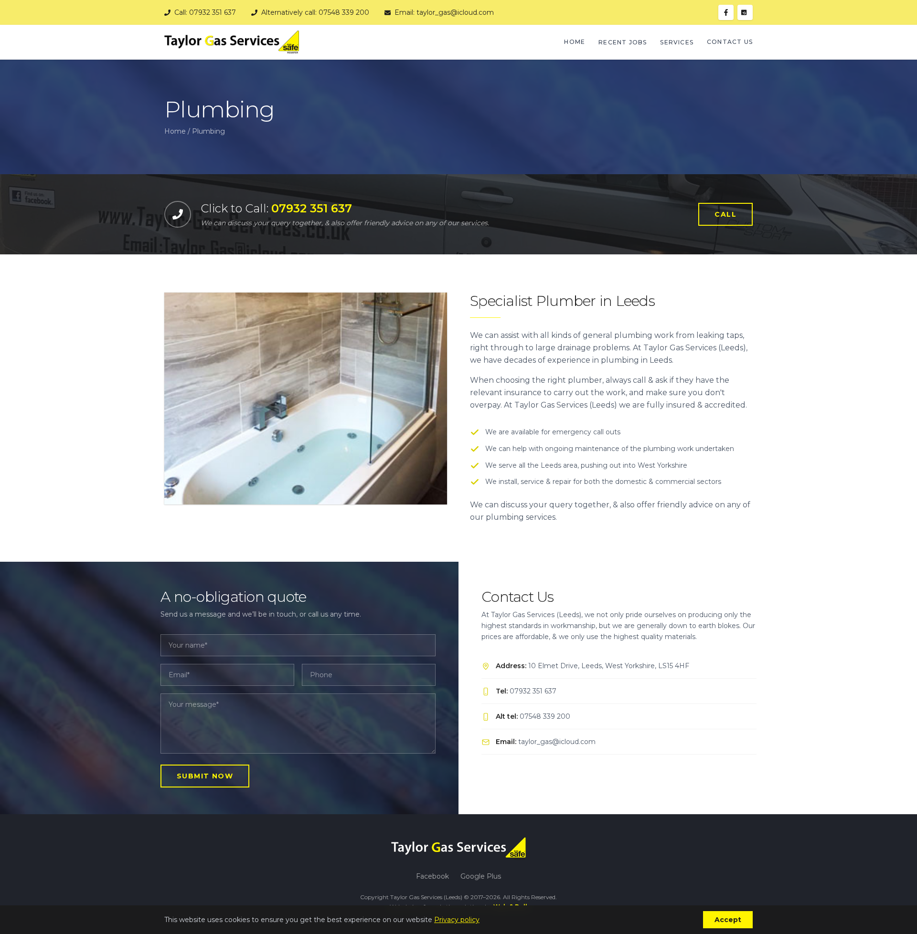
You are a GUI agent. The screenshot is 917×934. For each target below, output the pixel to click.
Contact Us (730, 41)
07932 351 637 (533, 691)
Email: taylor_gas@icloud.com (444, 12)
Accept (727, 919)
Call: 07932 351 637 (205, 12)
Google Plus (480, 876)
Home (574, 41)
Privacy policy (457, 919)
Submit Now (205, 776)
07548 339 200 (545, 716)
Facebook (432, 876)
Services (676, 42)
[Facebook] (726, 12)
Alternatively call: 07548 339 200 (315, 12)
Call (725, 214)
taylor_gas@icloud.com (557, 741)
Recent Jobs (622, 42)
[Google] (745, 12)
